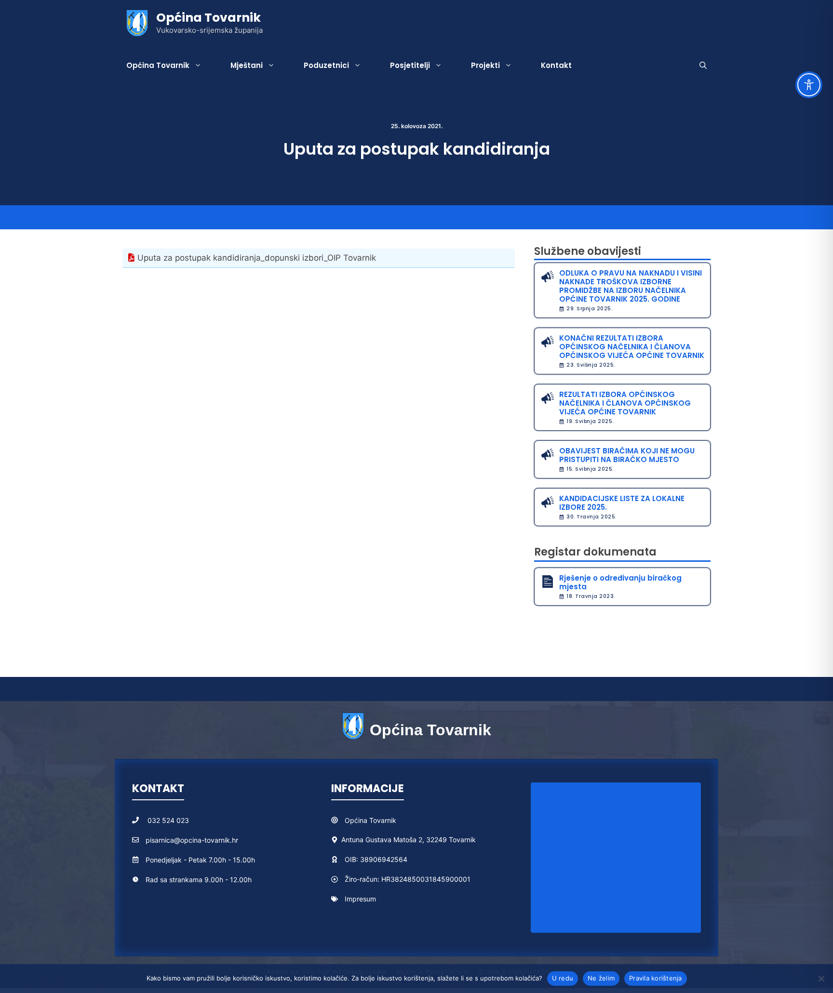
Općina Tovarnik (208, 17)
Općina (357, 820)
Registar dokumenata (595, 551)
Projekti (485, 65)
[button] (703, 65)
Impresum (360, 899)
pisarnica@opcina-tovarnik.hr (192, 840)
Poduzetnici (326, 65)
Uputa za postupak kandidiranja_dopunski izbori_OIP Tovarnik (256, 258)
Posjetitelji (410, 65)
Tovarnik (382, 820)
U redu (563, 978)
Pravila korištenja (655, 978)
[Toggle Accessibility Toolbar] (808, 84)
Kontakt (556, 65)
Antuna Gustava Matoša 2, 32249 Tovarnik (408, 839)
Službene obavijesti (587, 251)
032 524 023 (168, 820)
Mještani (246, 65)
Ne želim (601, 978)
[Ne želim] (821, 978)
